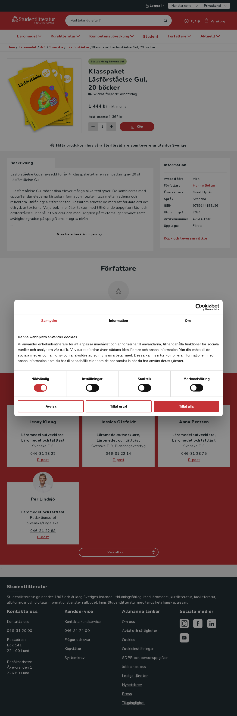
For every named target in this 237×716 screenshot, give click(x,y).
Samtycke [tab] (49, 320)
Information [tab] (118, 320)
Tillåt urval (118, 406)
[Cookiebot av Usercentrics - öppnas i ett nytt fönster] (199, 307)
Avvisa (51, 406)
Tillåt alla (186, 406)
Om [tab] (188, 320)
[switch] (92, 387)
